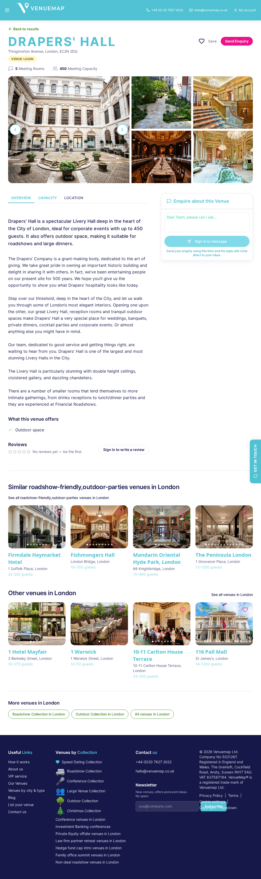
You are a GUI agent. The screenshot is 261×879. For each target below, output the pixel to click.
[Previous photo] (15, 130)
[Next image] (59, 527)
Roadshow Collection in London (38, 714)
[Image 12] (239, 544)
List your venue (21, 804)
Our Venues (17, 783)
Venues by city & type (26, 790)
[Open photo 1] (68, 129)
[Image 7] (46, 544)
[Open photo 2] (161, 102)
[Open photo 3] (223, 102)
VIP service (17, 776)
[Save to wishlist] (201, 41)
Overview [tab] (21, 198)
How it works (19, 762)
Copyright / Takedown (218, 807)
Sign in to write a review (124, 449)
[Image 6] (43, 544)
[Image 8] (108, 544)
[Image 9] (111, 544)
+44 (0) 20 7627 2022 (167, 10)
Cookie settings (212, 801)
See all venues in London (232, 594)
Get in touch (255, 458)
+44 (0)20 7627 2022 (154, 762)
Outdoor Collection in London (100, 714)
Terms (233, 795)
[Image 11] (236, 544)
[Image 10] (233, 544)
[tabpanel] (78, 331)
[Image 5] (40, 544)
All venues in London (152, 714)
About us (15, 769)
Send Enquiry (237, 41)
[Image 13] (242, 544)
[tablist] (78, 198)
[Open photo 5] (223, 157)
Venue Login (22, 59)
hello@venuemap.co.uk (155, 771)
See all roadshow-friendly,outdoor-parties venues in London (58, 497)
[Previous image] (14, 527)
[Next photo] (122, 130)
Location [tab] (73, 198)
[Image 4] (37, 544)
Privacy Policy (211, 795)
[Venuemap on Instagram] (7, 10)
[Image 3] (34, 544)
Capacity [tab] (47, 198)
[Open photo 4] (161, 157)
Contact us (17, 812)
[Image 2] (31, 544)
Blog (12, 797)
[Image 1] (28, 544)
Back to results (26, 29)
